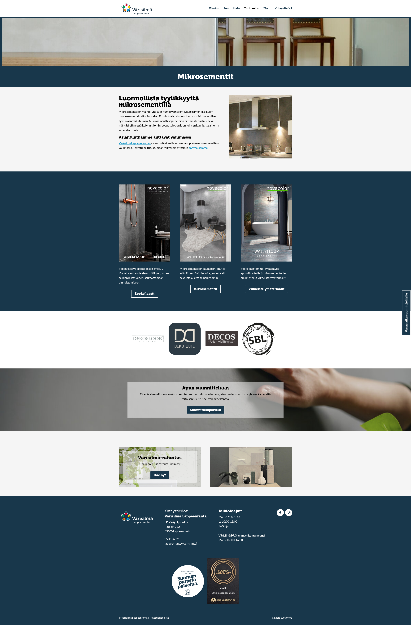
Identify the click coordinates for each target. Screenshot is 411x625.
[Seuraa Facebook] (280, 512)
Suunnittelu (231, 8)
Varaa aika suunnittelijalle (406, 312)
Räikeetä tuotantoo (281, 617)
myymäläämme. (198, 147)
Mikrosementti (205, 289)
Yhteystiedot (283, 8)
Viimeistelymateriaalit (266, 289)
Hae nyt (160, 475)
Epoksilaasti (144, 294)
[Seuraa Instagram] (288, 512)
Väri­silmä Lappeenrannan (135, 143)
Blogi (266, 8)
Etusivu (214, 8)
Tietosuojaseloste (159, 617)
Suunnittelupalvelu (205, 410)
